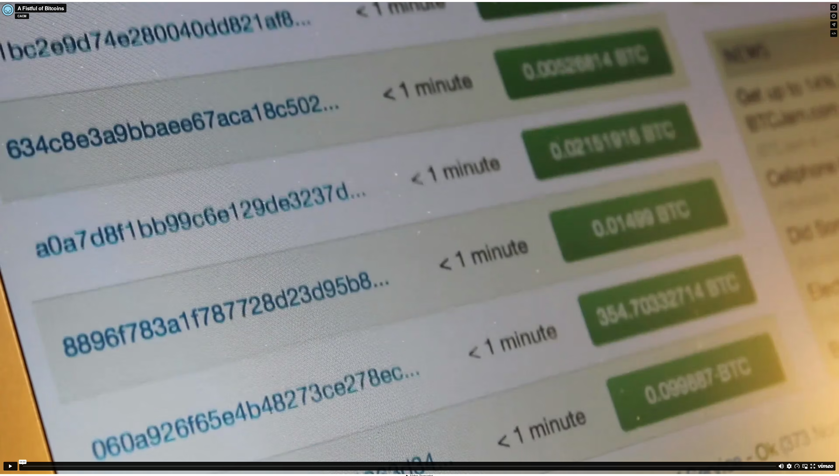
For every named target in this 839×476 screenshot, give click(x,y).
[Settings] (789, 466)
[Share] (833, 24)
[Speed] (797, 466)
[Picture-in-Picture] (804, 466)
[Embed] (833, 33)
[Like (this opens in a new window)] (833, 7)
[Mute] (781, 466)
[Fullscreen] (812, 466)
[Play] (10, 466)
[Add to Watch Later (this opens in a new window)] (833, 15)
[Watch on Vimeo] (825, 466)
